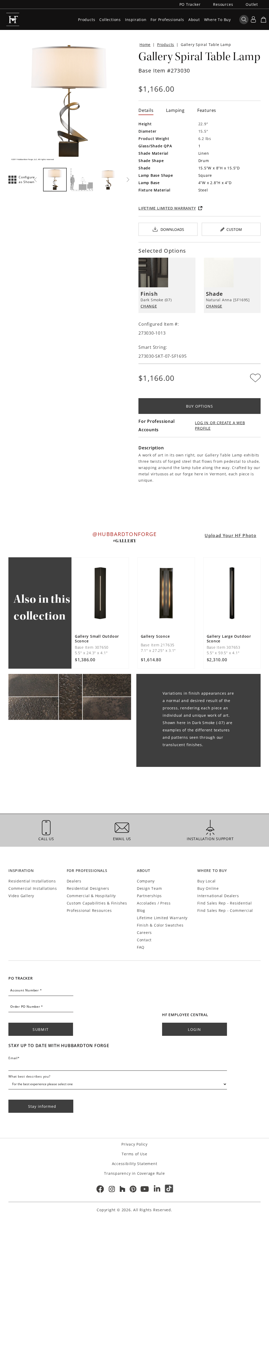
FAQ (140, 947)
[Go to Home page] (12, 19)
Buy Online (208, 888)
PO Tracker (190, 4)
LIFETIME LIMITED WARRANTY (167, 208)
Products (86, 19)
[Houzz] (122, 1189)
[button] (17, 179)
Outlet (252, 4)
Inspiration (136, 19)
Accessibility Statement (134, 1163)
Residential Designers (88, 888)
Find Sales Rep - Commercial (225, 910)
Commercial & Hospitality (91, 895)
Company (146, 881)
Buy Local (206, 881)
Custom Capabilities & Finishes (97, 903)
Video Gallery (21, 895)
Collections (110, 19)
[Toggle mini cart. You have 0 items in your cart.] (263, 19)
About (194, 19)
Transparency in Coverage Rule (134, 1173)
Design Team (149, 888)
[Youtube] (145, 1188)
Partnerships (149, 895)
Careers (144, 932)
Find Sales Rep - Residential (224, 903)
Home (145, 44)
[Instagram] (111, 1188)
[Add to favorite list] (255, 378)
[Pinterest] (132, 1188)
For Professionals (167, 19)
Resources (223, 4)
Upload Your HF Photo (230, 535)
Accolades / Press (154, 903)
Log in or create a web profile (220, 425)
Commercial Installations (32, 888)
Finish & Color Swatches (160, 925)
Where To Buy (217, 19)
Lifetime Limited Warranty (162, 917)
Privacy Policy (134, 1144)
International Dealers (218, 895)
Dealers (74, 881)
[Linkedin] (157, 1188)
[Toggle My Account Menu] (253, 19)
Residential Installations (32, 881)
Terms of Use (134, 1153)
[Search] (244, 19)
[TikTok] (169, 1188)
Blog (141, 910)
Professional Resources (89, 910)
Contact (144, 939)
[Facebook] (99, 1188)
